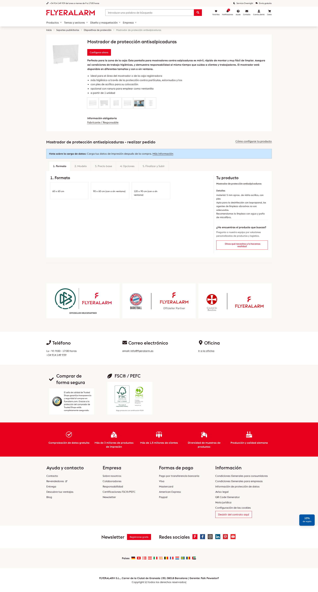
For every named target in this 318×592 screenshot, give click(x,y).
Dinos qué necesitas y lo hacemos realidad (242, 245)
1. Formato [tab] (59, 166)
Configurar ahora (99, 52)
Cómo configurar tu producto (254, 141)
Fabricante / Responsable (102, 122)
